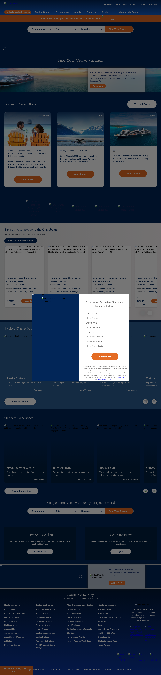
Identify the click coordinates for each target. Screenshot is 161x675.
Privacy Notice (121, 377)
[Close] (126, 297)
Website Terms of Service (106, 379)
